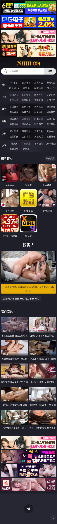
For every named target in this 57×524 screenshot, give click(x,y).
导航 (4, 145)
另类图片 (51, 124)
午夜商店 (26, 143)
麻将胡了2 (14, 87)
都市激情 (14, 131)
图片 (4, 121)
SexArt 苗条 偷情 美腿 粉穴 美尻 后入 (21, 298)
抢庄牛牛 (51, 87)
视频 (4, 97)
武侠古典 (51, 131)
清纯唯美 (26, 124)
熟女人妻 (14, 99)
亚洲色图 (26, 119)
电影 (4, 109)
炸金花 (26, 87)
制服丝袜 (14, 112)
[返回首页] (53, 518)
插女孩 (14, 143)
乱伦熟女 (38, 112)
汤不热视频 (51, 143)
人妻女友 (38, 131)
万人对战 (38, 82)
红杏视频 (14, 148)
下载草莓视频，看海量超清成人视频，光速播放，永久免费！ (28, 288)
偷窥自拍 (14, 119)
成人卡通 (38, 106)
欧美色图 (38, 119)
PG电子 (14, 82)
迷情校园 (14, 136)
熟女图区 (38, 124)
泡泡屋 (26, 148)
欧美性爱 (51, 106)
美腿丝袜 (14, 124)
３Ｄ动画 (51, 94)
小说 (4, 133)
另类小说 (26, 136)
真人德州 (26, 82)
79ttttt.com (28, 64)
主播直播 (38, 99)
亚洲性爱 (14, 106)
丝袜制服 (26, 99)
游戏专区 (51, 82)
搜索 (50, 71)
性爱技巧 (51, 136)
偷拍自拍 (26, 106)
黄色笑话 (38, 136)
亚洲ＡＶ (14, 94)
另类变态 (51, 112)
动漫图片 (51, 119)
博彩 (4, 84)
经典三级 (26, 112)
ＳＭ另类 (51, 99)
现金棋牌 (38, 87)
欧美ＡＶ (38, 94)
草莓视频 (38, 143)
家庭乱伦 (26, 131)
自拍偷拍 (26, 94)
